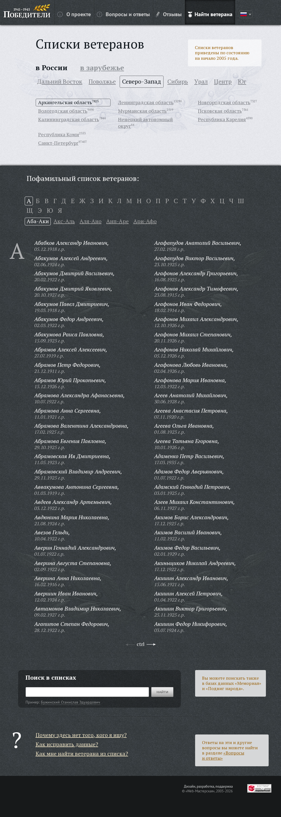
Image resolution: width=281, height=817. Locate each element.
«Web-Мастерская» (200, 791)
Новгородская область (224, 102)
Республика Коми (58, 134)
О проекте (78, 14)
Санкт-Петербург (58, 143)
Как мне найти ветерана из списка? (82, 753)
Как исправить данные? (67, 744)
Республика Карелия (222, 119)
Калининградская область (68, 119)
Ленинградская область (145, 102)
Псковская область (220, 110)
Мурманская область (142, 110)
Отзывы (172, 14)
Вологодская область (62, 110)
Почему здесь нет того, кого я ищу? (81, 735)
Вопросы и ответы (128, 14)
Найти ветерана (213, 14)
